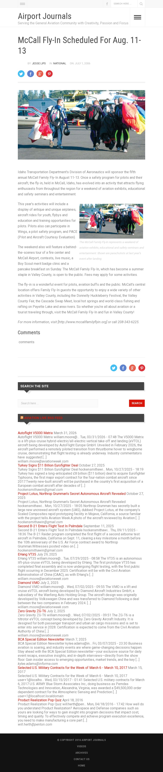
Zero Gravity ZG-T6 (32, 611)
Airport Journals (45, 16)
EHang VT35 (27, 554)
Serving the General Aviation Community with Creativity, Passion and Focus (73, 23)
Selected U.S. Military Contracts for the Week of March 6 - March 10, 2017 (72, 668)
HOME (81, 765)
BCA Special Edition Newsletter (41, 639)
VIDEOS (81, 746)
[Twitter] (21, 73)
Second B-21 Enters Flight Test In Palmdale (50, 526)
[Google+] (40, 73)
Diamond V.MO (28, 583)
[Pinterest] (49, 73)
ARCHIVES (81, 752)
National (59, 63)
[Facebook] (30, 73)
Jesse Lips (39, 63)
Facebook (107, 3)
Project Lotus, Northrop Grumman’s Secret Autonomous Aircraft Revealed (72, 494)
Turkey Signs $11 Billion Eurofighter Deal (48, 465)
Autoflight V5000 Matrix (35, 433)
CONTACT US (82, 759)
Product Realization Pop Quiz (40, 700)
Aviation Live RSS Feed (43, 418)
